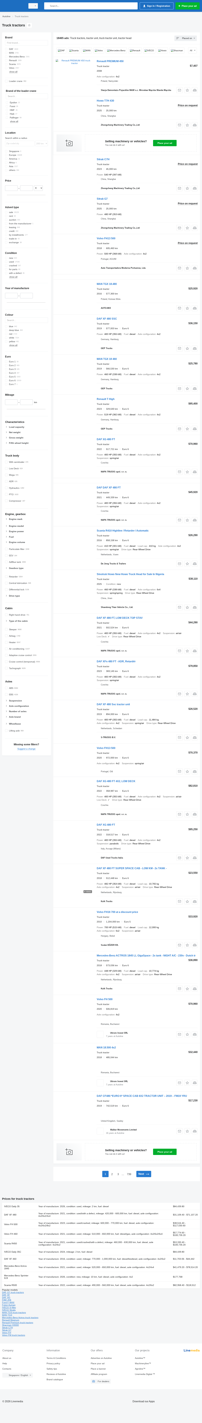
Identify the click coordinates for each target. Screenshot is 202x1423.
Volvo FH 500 (105, 999)
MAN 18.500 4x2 (106, 1047)
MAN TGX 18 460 (107, 359)
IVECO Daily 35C (12, 1252)
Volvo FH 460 (11, 1234)
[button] (187, 90)
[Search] (47, 6)
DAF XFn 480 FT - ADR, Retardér (116, 661)
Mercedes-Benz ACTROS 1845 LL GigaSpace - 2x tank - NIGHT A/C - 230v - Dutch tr (146, 955)
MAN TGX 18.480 (107, 284)
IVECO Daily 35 (12, 1206)
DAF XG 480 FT (106, 439)
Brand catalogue (55, 1379)
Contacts (6, 1369)
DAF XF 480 (10, 1214)
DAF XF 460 (10, 1259)
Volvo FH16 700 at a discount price (117, 912)
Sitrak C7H (103, 159)
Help (4, 1363)
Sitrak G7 (102, 198)
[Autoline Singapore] (13, 6)
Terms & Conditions (56, 1358)
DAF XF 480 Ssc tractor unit (113, 704)
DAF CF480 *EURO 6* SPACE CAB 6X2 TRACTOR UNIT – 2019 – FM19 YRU (142, 1096)
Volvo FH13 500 (106, 238)
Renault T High (106, 399)
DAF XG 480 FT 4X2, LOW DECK (116, 781)
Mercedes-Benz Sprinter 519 (16, 1276)
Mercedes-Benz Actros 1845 (15, 1267)
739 (129, 1174)
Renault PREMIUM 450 (110, 61)
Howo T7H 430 (105, 100)
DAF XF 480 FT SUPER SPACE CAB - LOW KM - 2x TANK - (132, 868)
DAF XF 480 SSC (107, 318)
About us (6, 1358)
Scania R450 (10, 1243)
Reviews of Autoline (56, 1374)
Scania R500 (10, 1285)
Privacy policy (53, 1363)
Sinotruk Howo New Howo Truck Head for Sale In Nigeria (130, 574)
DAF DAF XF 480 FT (109, 487)
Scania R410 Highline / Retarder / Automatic (123, 530)
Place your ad (164, 143)
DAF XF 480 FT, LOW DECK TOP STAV (120, 618)
